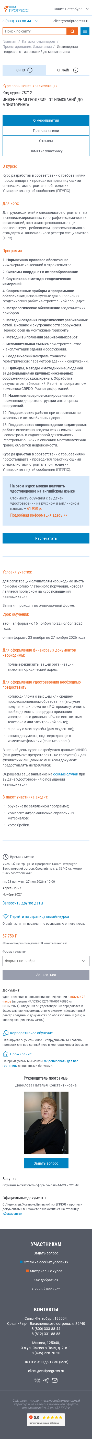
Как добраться (46, 1280)
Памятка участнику (46, 151)
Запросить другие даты (23, 903)
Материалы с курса (46, 1271)
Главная (9, 41)
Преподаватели (46, 131)
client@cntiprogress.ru (46, 1371)
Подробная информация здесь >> (38, 515)
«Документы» (12, 1214)
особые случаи (65, 774)
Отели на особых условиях (46, 1262)
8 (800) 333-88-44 (46, 1329)
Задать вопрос (46, 1163)
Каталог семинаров (38, 41)
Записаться (46, 975)
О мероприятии (46, 120)
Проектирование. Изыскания (27, 47)
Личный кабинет (46, 1289)
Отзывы (46, 141)
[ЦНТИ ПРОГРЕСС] (16, 9)
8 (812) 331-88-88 (46, 1334)
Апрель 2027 (12, 888)
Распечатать (46, 538)
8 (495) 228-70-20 (46, 1353)
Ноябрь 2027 (12, 894)
